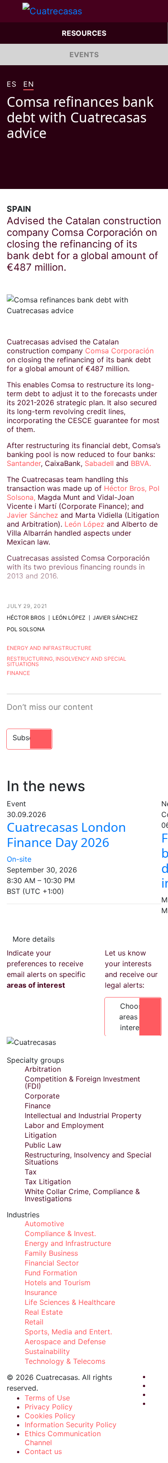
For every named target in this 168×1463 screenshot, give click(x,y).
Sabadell (99, 463)
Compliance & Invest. (60, 1233)
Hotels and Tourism (57, 1282)
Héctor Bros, (125, 488)
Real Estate (44, 1312)
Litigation (40, 1135)
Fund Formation (51, 1272)
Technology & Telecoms (65, 1361)
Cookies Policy (50, 1415)
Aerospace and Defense (65, 1341)
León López (84, 524)
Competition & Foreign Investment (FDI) (82, 1082)
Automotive (44, 1223)
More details (34, 939)
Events (84, 54)
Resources (84, 33)
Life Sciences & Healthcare (70, 1302)
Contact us (43, 1451)
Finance (18, 673)
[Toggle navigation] (11, 11)
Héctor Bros (26, 617)
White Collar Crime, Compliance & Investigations (82, 1195)
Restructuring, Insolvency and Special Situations (66, 661)
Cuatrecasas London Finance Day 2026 (66, 834)
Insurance (41, 1292)
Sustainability (47, 1351)
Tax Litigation (48, 1181)
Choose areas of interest (133, 1017)
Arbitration (43, 1069)
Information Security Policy (70, 1424)
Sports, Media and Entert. (68, 1331)
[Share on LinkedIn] (44, 175)
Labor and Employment (64, 1125)
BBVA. (141, 463)
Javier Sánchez (32, 515)
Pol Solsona (26, 629)
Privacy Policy (49, 1406)
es (11, 84)
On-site (19, 859)
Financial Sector (52, 1262)
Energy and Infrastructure (49, 648)
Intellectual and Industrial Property (83, 1115)
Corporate (42, 1095)
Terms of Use (47, 1397)
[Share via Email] (61, 175)
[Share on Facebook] (10, 175)
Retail (34, 1321)
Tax (31, 1171)
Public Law (43, 1145)
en (28, 84)
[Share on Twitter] (27, 175)
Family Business (51, 1253)
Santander (24, 463)
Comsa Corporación (119, 350)
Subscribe (29, 737)
